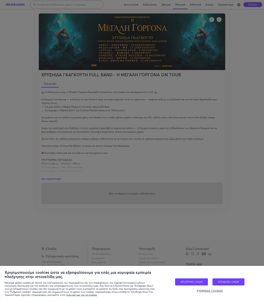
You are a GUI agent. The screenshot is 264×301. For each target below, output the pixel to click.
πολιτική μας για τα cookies (81, 294)
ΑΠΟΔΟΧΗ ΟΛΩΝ (228, 281)
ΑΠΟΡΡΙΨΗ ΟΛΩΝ (191, 281)
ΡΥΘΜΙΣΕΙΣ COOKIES (210, 290)
